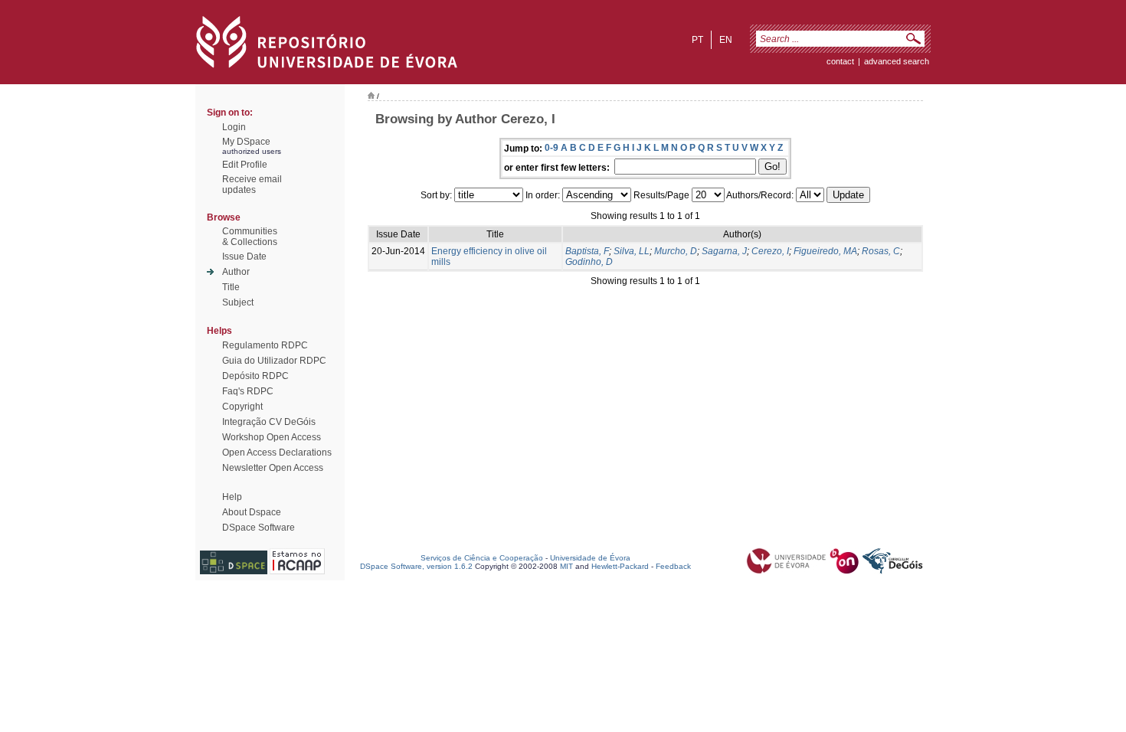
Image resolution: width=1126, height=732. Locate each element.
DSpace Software (258, 527)
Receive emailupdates (252, 184)
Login (234, 127)
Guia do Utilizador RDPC (274, 360)
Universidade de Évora (590, 558)
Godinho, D (589, 262)
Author (236, 271)
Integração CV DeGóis (269, 422)
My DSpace (246, 141)
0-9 (551, 147)
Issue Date (244, 256)
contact (840, 61)
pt (697, 39)
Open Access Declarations (277, 452)
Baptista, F (587, 251)
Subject (238, 302)
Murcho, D (675, 251)
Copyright (242, 406)
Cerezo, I (770, 251)
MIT (566, 566)
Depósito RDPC (255, 376)
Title (231, 287)
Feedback (673, 566)
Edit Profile (244, 164)
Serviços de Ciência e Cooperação (482, 558)
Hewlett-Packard (620, 566)
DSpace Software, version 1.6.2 (416, 566)
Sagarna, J (724, 251)
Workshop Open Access (271, 437)
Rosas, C (881, 251)
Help (232, 497)
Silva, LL (632, 251)
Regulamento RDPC (265, 345)
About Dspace (251, 512)
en (725, 39)
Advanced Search (896, 61)
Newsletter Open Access (272, 467)
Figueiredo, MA (825, 251)
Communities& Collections (249, 236)
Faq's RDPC (247, 391)
